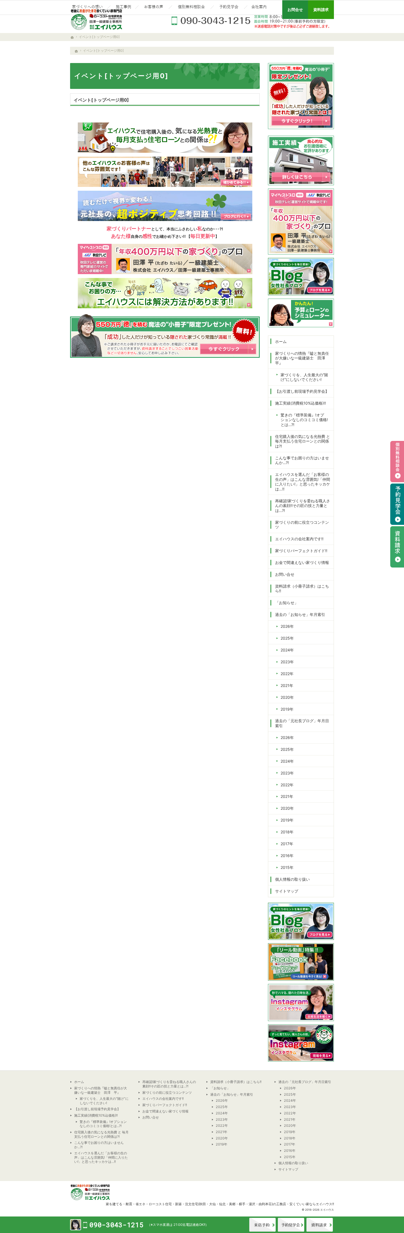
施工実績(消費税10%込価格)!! (300, 403)
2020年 (287, 697)
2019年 (287, 709)
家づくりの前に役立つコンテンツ (302, 525)
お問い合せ (284, 574)
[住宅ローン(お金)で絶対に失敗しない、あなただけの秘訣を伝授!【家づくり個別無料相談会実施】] (191, 7)
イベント (291, 1225)
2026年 (287, 626)
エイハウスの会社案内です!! (299, 538)
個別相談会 (397, 461)
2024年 (287, 650)
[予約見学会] (229, 7)
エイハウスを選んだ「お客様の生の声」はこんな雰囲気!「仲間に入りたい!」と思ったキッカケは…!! (302, 481)
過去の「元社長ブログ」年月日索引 (302, 723)
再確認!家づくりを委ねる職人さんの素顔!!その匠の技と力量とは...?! (302, 505)
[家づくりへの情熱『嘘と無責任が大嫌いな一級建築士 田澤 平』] (88, 7)
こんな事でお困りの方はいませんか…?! (302, 460)
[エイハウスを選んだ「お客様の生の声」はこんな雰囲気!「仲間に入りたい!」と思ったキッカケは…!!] (153, 7)
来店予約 (262, 1225)
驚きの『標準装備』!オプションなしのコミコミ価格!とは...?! (304, 420)
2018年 (287, 832)
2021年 (287, 685)
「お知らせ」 (286, 602)
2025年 (287, 638)
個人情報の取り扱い (292, 879)
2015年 (287, 867)
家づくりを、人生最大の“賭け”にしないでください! (304, 377)
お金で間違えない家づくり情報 (302, 562)
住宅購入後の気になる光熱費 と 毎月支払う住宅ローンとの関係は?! (302, 441)
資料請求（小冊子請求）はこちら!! (302, 588)
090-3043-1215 (251, 20)
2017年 (287, 843)
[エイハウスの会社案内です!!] (260, 7)
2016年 (287, 855)
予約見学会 (397, 504)
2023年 (287, 661)
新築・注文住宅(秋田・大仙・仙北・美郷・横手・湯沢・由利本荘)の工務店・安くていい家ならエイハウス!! (254, 1204)
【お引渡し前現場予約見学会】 (302, 391)
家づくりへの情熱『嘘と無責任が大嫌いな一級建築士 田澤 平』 (302, 358)
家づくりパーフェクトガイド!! (301, 550)
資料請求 (319, 1225)
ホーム (281, 341)
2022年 (287, 673)
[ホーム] (76, 51)
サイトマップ (286, 891)
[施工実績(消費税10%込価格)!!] (123, 7)
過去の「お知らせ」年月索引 (300, 614)
